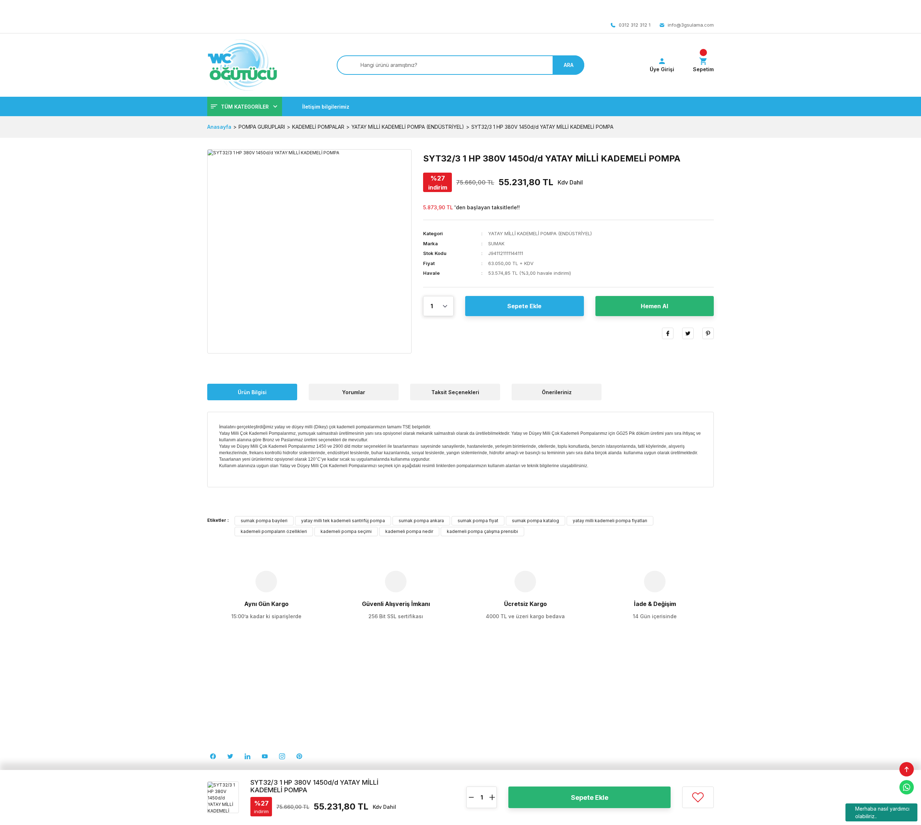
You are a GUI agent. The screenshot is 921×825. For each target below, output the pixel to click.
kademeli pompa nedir (409, 531)
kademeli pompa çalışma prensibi (482, 531)
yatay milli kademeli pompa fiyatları (610, 520)
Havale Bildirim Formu (621, 742)
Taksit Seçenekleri (455, 392)
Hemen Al (654, 306)
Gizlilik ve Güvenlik (488, 716)
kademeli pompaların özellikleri (274, 531)
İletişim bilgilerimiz (325, 107)
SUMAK (496, 243)
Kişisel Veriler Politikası (493, 742)
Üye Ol (604, 716)
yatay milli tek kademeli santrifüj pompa (343, 520)
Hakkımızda (350, 702)
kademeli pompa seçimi (346, 531)
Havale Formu (353, 756)
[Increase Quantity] (491, 797)
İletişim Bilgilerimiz (358, 729)
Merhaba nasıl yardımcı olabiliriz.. (882, 812)
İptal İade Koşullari (487, 729)
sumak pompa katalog (535, 520)
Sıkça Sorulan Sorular (621, 729)
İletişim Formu (482, 756)
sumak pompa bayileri (264, 520)
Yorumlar (353, 392)
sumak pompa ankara (421, 520)
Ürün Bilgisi (252, 392)
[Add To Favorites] (698, 797)
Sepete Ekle (524, 306)
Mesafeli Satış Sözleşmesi (496, 702)
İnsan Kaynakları (356, 716)
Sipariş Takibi (611, 756)
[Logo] (242, 65)
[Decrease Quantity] (471, 797)
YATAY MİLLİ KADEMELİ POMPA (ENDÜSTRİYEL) (540, 233)
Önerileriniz (557, 392)
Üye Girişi (607, 702)
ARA (568, 65)
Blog (342, 742)
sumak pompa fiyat (478, 520)
